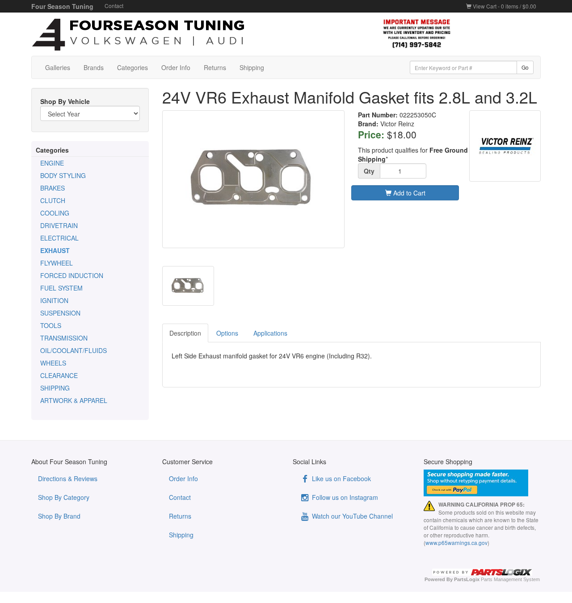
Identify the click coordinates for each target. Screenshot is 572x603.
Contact (114, 5)
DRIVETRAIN (59, 225)
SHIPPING (55, 387)
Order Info (175, 67)
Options (227, 333)
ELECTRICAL (59, 237)
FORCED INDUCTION (71, 275)
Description (185, 333)
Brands (94, 67)
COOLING (54, 212)
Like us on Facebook (340, 478)
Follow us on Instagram (344, 497)
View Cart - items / (503, 6)
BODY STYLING (63, 175)
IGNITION (54, 300)
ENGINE (52, 162)
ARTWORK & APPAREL (73, 400)
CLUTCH (52, 200)
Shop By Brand (59, 516)
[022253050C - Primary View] (253, 179)
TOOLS (50, 325)
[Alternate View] (188, 286)
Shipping (252, 67)
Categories (132, 67)
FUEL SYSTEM (61, 287)
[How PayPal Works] (482, 483)
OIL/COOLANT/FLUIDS (73, 350)
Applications (270, 333)
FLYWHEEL (56, 262)
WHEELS (53, 362)
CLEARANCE (59, 375)
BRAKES (52, 187)
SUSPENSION (60, 312)
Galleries (57, 67)
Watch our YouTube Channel (351, 516)
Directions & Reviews (67, 478)
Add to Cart (408, 192)
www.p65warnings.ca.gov (456, 542)
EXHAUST (55, 250)
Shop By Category (63, 497)
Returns (215, 67)
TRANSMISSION (64, 337)
